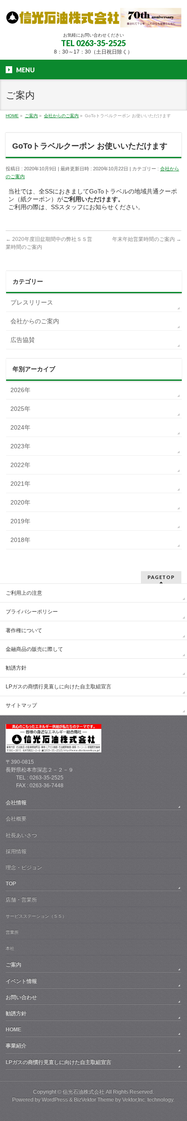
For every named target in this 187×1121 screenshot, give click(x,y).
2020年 (20, 502)
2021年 (20, 483)
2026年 (20, 389)
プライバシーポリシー (32, 612)
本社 (10, 948)
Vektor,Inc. (134, 1100)
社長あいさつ (21, 835)
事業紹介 (16, 1046)
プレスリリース (31, 302)
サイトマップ (21, 705)
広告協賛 (22, 339)
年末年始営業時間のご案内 (146, 239)
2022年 (20, 464)
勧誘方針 (16, 668)
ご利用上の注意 (24, 593)
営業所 (12, 932)
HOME (13, 1029)
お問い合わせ (21, 997)
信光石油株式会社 (83, 1092)
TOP (11, 884)
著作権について (24, 630)
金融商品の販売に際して (34, 649)
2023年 (20, 446)
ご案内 (13, 965)
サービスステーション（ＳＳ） (36, 916)
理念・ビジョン (24, 867)
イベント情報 (21, 981)
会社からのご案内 (34, 321)
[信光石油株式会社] (93, 18)
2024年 (20, 427)
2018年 (20, 539)
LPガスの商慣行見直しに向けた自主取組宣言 (58, 687)
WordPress (55, 1100)
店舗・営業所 (21, 900)
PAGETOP (161, 577)
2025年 (20, 408)
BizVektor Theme (94, 1100)
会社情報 (16, 802)
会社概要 (16, 819)
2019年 (20, 521)
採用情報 (16, 851)
